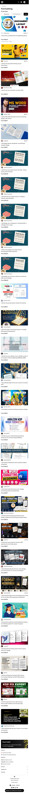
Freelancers (17, 14)
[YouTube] (13, 787)
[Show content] (27, 766)
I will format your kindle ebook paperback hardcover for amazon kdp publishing (12, 436)
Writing (4, 6)
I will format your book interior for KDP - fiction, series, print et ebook (14, 170)
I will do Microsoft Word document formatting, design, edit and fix (13, 117)
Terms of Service (14, 780)
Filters (25, 14)
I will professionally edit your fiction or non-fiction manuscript (14, 729)
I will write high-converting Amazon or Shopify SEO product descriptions (13, 330)
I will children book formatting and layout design (14, 409)
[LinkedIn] (11, 787)
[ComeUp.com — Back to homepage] (2, 2)
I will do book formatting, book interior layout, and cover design (13, 649)
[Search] (18, 2)
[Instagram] (15, 787)
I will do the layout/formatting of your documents (11, 64)
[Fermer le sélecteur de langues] (22, 790)
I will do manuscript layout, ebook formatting (13, 303)
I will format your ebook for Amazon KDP (12, 90)
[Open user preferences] (27, 2)
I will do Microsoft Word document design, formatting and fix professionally (12, 489)
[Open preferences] (21, 2)
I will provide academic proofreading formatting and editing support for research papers (14, 622)
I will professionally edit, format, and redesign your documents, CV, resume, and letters (13, 569)
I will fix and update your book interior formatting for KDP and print (11, 250)
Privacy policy (14, 782)
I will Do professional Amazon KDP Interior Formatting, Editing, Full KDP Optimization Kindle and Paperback (13, 677)
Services (7, 14)
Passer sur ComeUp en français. (14, 790)
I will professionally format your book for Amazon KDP (14, 383)
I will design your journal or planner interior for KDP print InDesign (13, 277)
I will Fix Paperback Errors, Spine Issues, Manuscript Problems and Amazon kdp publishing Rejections (12, 703)
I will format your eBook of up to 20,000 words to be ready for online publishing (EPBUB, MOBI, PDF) (14, 357)
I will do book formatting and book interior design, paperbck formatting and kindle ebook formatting (14, 517)
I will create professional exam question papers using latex (14, 463)
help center (10, 746)
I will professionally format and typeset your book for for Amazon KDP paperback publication (14, 596)
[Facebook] (17, 787)
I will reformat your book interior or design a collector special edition (13, 197)
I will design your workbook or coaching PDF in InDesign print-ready (14, 224)
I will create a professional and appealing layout (14, 35)
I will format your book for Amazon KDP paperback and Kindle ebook (12, 543)
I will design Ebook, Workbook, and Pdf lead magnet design (13, 144)
